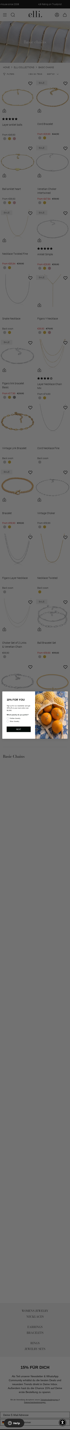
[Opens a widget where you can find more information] (14, 1423)
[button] (62, 1422)
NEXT (18, 729)
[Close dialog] (65, 693)
